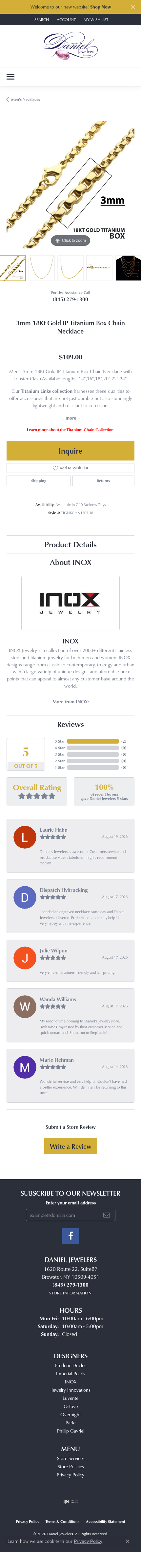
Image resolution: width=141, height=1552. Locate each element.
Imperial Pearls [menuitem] (70, 1373)
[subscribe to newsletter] (106, 1215)
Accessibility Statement (105, 1521)
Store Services (70, 1458)
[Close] (133, 7)
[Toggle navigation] (10, 76)
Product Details (71, 544)
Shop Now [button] (100, 7)
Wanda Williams (58, 999)
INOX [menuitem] (70, 1381)
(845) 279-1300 (70, 299)
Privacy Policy (70, 1474)
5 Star (60, 741)
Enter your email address (71, 1202)
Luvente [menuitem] (70, 1398)
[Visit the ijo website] (70, 1502)
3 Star (60, 754)
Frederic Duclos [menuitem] (70, 1365)
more (71, 417)
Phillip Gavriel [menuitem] (70, 1430)
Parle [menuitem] (70, 1422)
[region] (70, 184)
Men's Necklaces (25, 99)
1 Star (60, 767)
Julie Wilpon (54, 950)
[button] (41, 19)
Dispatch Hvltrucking (64, 889)
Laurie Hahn (54, 829)
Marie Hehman (57, 1059)
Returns (103, 480)
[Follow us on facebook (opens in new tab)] (70, 1236)
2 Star (60, 761)
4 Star (60, 747)
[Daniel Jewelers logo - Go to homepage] (71, 46)
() (123, 741)
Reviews (70, 723)
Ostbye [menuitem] (71, 1406)
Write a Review (70, 1146)
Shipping (38, 480)
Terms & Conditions (62, 1521)
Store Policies (71, 1466)
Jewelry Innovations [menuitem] (70, 1389)
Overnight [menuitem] (70, 1414)
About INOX (70, 561)
